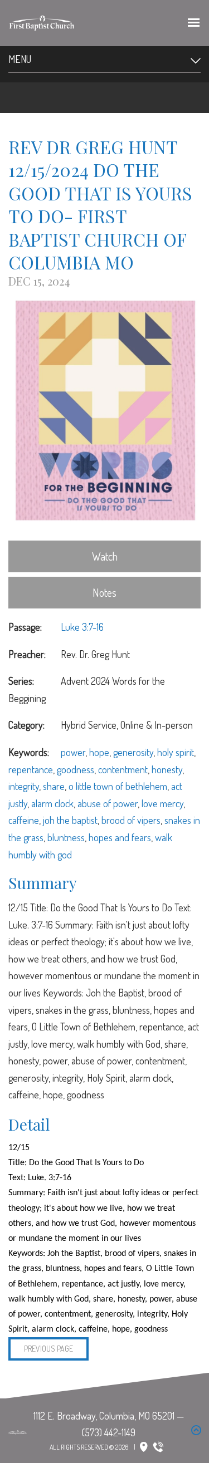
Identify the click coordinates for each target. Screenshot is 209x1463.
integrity (23, 786)
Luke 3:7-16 (82, 627)
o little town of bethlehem (118, 786)
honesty (167, 769)
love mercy (162, 803)
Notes (104, 592)
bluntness (66, 837)
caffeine (23, 820)
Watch (105, 556)
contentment (123, 769)
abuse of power (107, 803)
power (73, 752)
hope (99, 752)
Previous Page (48, 1348)
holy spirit (175, 752)
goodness (75, 769)
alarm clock (52, 803)
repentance (30, 769)
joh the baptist (70, 820)
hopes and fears (120, 837)
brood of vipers (131, 820)
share (54, 786)
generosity (133, 752)
